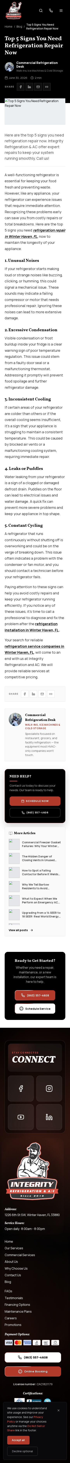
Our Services (14, 1248)
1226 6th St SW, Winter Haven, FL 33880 (32, 1215)
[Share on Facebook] (20, 86)
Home (8, 26)
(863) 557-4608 (37, 812)
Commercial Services (20, 1255)
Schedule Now (37, 801)
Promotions (13, 1325)
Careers (11, 1318)
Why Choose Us (16, 1268)
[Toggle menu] (61, 10)
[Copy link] (46, 86)
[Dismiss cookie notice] (58, 1410)
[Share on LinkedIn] (29, 86)
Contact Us (13, 1275)
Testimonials (14, 1298)
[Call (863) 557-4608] (51, 10)
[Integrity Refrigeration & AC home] (14, 11)
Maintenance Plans (18, 1311)
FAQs (8, 1291)
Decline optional (22, 1451)
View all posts (18, 930)
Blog (19, 26)
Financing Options (17, 1304)
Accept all (18, 1440)
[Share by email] (38, 86)
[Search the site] (41, 10)
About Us (11, 1261)
